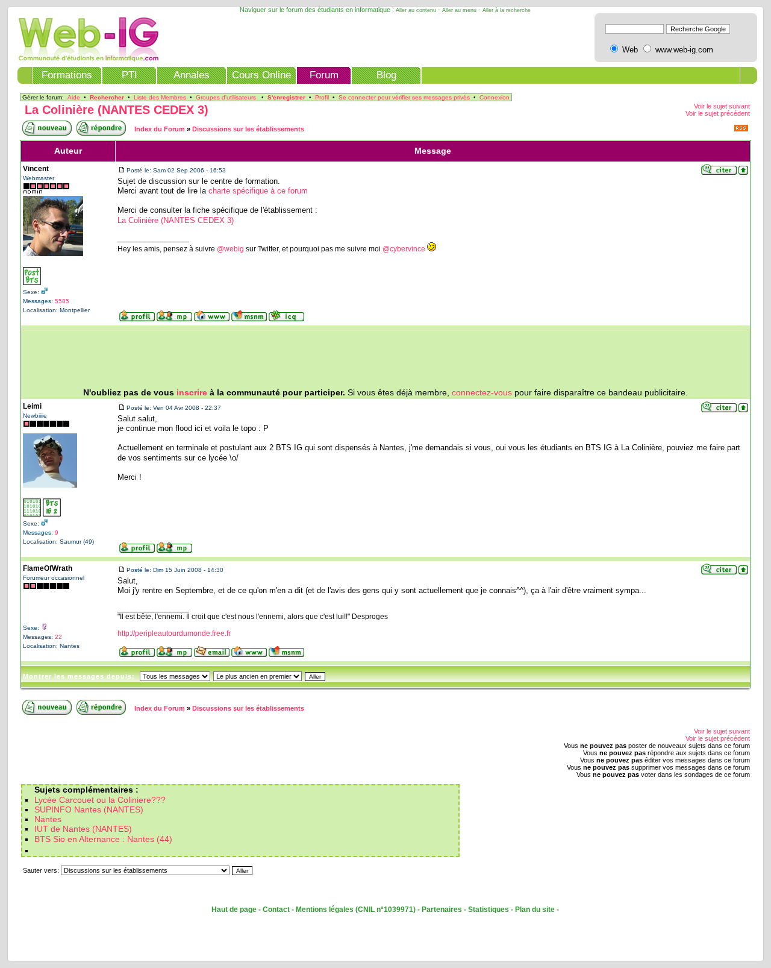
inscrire (191, 392)
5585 (62, 301)
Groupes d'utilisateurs (226, 97)
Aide (73, 97)
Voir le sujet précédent (717, 113)
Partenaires (442, 909)
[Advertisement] (385, 359)
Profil (322, 97)
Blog (386, 75)
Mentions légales (325, 909)
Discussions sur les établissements (248, 129)
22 (58, 636)
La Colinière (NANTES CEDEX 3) (116, 109)
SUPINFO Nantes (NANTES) (88, 809)
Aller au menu (459, 10)
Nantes (47, 819)
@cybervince (403, 249)
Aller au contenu (416, 10)
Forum (324, 75)
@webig (230, 249)
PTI (129, 75)
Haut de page (234, 909)
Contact (276, 909)
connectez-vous (482, 392)
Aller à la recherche (506, 10)
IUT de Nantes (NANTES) (83, 829)
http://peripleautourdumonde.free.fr (174, 633)
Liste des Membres (160, 97)
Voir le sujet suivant (722, 106)
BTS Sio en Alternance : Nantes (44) (103, 839)
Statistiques (488, 909)
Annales (191, 75)
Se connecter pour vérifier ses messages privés (404, 97)
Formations (67, 75)
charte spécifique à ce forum (258, 190)
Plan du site (535, 909)
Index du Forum (159, 129)
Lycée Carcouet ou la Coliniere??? (100, 800)
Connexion (494, 97)
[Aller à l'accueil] (84, 58)
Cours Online (261, 75)
